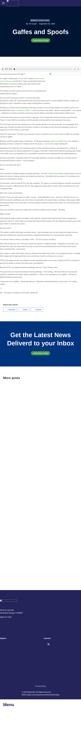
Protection (9, 553)
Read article (7, 434)
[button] (10, 309)
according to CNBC (22, 110)
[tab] (40, 40)
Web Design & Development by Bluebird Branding (40, 695)
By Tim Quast (31, 24)
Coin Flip (8, 469)
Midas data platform (56, 173)
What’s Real (51, 553)
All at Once (50, 499)
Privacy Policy (40, 686)
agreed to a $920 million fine (60, 141)
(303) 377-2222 (5, 617)
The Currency (52, 412)
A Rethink (9, 412)
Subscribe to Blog (40, 40)
